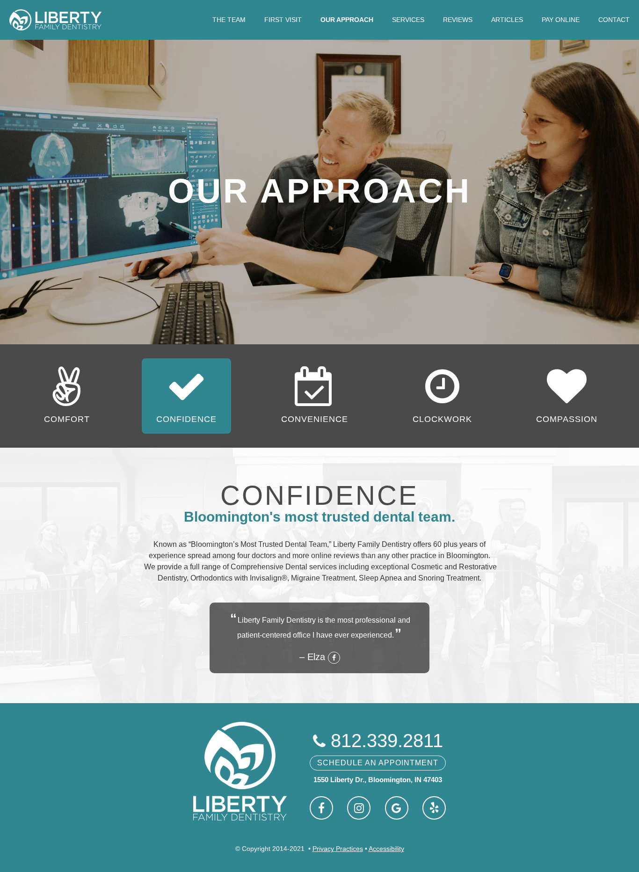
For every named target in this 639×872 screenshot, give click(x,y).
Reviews (457, 19)
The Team (229, 19)
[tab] (67, 396)
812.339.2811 (378, 740)
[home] (55, 20)
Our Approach (346, 19)
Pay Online (561, 19)
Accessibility (386, 848)
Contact (614, 19)
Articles (507, 19)
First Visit (283, 19)
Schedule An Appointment (377, 763)
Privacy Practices (337, 848)
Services (408, 19)
